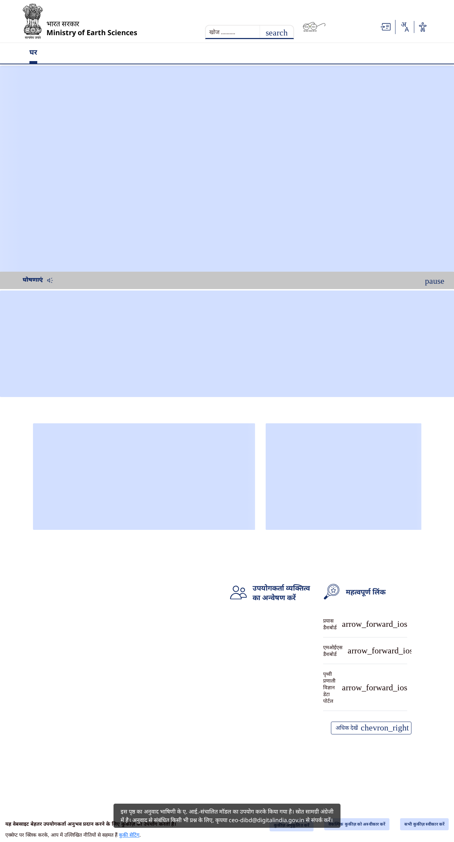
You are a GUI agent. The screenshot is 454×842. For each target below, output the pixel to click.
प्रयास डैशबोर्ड (365, 621)
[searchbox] (240, 31)
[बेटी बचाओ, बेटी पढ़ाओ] (349, 27)
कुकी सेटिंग (129, 834)
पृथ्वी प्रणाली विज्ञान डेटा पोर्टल (365, 665)
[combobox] (405, 27)
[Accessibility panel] (423, 27)
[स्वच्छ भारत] (314, 27)
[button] (386, 26)
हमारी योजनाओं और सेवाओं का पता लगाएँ (365, 689)
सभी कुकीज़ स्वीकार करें (424, 824)
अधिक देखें (392, 713)
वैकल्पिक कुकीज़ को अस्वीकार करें (356, 824)
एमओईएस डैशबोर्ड (365, 643)
